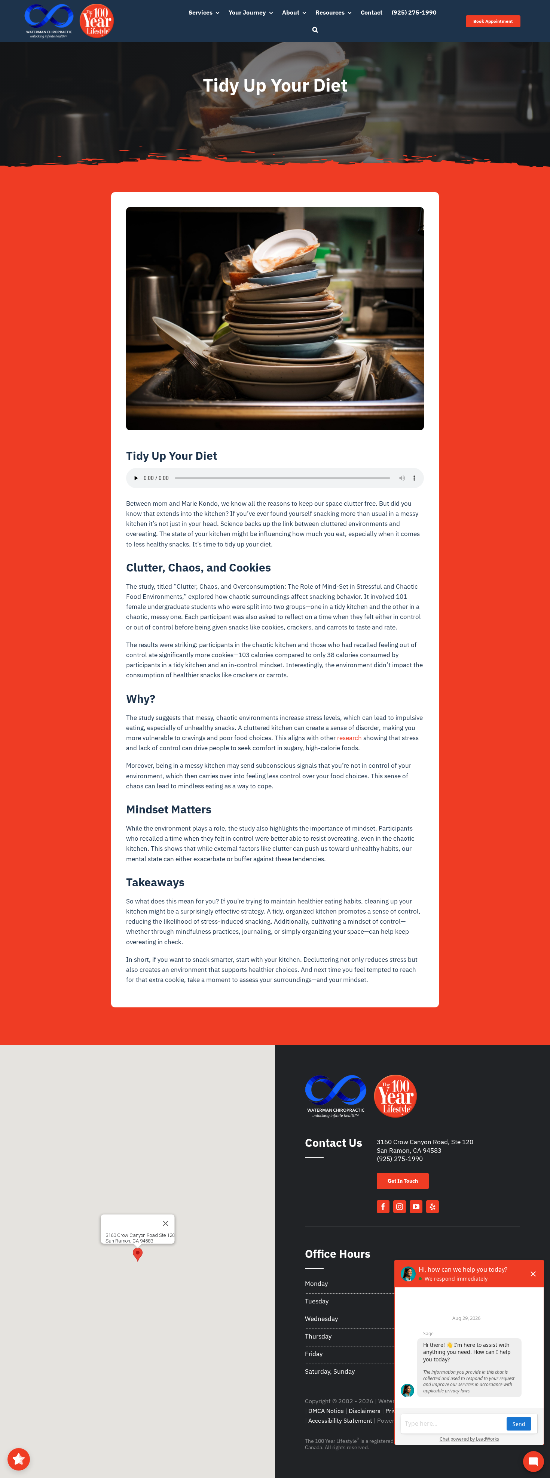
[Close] (165, 1223)
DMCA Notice (326, 1410)
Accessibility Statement (340, 1420)
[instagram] (399, 1206)
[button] (315, 30)
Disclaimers (365, 1410)
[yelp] (432, 1206)
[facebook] (383, 1206)
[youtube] (416, 1206)
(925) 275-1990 (400, 1159)
